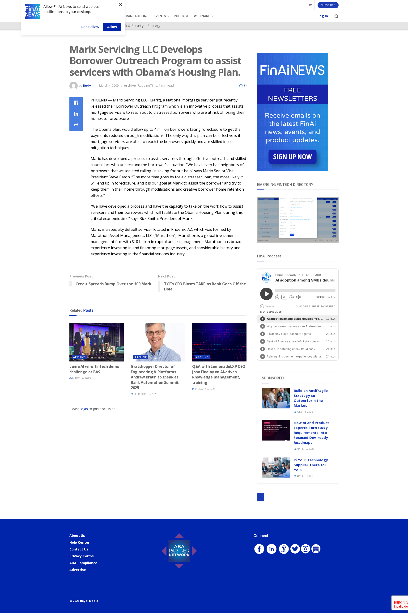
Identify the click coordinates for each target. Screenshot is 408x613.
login (84, 409)
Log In (323, 16)
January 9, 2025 (204, 388)
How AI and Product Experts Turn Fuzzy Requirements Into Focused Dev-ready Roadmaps (311, 432)
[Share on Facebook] (76, 102)
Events (160, 16)
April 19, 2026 (305, 448)
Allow (112, 26)
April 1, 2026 (304, 476)
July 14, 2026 (304, 411)
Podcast (181, 16)
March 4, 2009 (109, 85)
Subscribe (328, 5)
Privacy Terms (81, 556)
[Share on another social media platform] (76, 125)
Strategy (154, 25)
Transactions (136, 16)
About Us (77, 535)
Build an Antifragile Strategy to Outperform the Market (311, 398)
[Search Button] (337, 16)
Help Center (79, 542)
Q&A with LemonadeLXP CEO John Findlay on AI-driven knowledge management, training (218, 374)
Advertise (77, 569)
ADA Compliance (83, 563)
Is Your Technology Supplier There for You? (311, 465)
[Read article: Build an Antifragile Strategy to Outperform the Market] (276, 398)
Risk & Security (132, 25)
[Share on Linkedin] (76, 114)
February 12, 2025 (145, 394)
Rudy (87, 85)
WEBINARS (202, 16)
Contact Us (78, 549)
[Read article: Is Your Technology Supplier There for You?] (276, 468)
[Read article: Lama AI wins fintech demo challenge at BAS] (96, 342)
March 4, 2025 (81, 378)
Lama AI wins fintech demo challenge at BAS (94, 369)
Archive (130, 85)
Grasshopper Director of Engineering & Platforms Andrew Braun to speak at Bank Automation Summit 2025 (155, 377)
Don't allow (90, 26)
